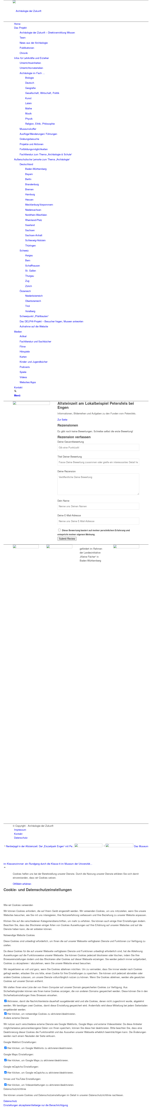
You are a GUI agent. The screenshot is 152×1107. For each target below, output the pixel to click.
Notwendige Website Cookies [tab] (19, 935)
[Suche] (15, 391)
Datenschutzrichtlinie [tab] (15, 1089)
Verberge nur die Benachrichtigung (49, 1105)
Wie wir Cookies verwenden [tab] (18, 905)
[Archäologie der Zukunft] (40, 11)
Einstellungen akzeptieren (17, 1105)
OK (14, 883)
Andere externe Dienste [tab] (16, 1018)
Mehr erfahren (23, 883)
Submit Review (67, 538)
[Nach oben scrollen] (5, 867)
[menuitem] (76, 24)
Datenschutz (10, 1101)
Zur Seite (62, 419)
